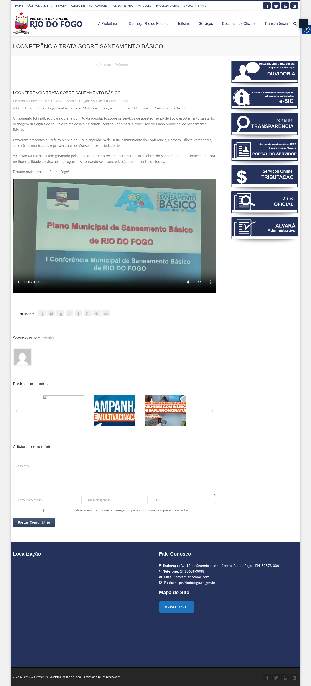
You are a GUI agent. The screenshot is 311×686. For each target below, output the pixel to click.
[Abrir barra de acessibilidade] (303, 23)
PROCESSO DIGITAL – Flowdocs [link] (174, 5)
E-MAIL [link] (202, 5)
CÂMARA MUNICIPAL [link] (39, 5)
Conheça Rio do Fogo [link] (147, 23)
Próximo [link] (121, 64)
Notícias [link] (183, 23)
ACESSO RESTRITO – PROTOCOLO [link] (132, 5)
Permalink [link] (55, 401)
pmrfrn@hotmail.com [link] (192, 577)
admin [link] (23, 101)
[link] (267, 5)
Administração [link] (78, 101)
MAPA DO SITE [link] (176, 607)
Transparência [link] (276, 23)
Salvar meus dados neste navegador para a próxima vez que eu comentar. (131, 510)
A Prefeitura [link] (107, 23)
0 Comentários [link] (117, 101)
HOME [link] (19, 5)
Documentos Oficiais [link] (238, 23)
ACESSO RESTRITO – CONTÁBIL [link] (89, 5)
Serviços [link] (206, 23)
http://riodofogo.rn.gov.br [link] (195, 582)
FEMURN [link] (61, 5)
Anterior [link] (104, 64)
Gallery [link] (64, 412)
